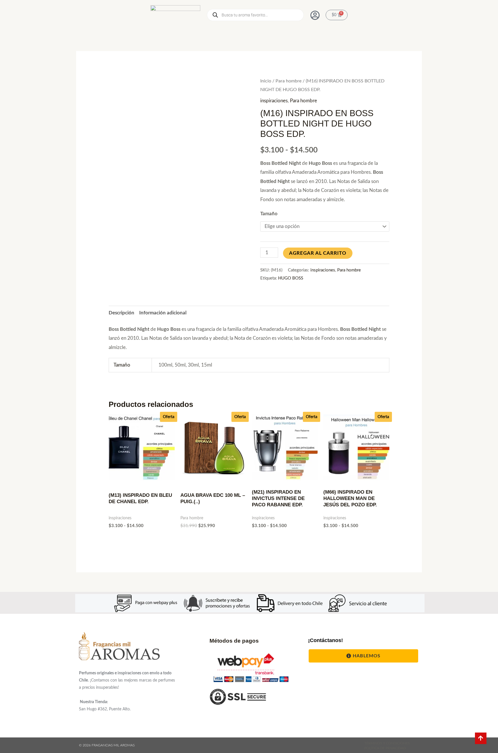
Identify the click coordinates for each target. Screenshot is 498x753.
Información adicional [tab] (162, 312)
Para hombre (288, 81)
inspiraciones (274, 100)
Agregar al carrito (317, 253)
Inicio (265, 81)
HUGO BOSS (290, 278)
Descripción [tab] (121, 312)
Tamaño (269, 213)
